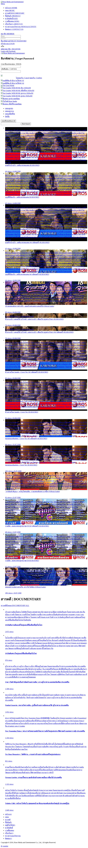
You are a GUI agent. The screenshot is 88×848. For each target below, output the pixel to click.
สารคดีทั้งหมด (15, 605)
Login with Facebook (8, 51)
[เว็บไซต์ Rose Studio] (9, 101)
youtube (5, 846)
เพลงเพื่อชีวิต (10, 114)
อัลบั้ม (7, 116)
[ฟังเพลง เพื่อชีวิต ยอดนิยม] (11, 104)
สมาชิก (7, 34)
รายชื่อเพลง (12, 21)
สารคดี (14, 13)
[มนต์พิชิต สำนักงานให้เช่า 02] (12, 83)
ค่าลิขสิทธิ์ (11, 18)
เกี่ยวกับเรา (14, 24)
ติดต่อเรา (14, 29)
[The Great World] (7, 85)
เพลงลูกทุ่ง (9, 108)
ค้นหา (26, 124)
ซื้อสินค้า (12, 16)
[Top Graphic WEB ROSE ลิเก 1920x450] (16, 88)
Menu (3, 4)
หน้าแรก (11, 8)
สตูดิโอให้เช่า (10, 825)
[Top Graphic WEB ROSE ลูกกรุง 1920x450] (17, 93)
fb (1, 846)
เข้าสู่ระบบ (8, 44)
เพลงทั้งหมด (8, 121)
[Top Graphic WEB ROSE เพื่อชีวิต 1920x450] (17, 90)
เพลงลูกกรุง (9, 111)
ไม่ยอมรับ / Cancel (22, 78)
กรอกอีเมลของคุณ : (11, 64)
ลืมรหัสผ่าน (13, 41)
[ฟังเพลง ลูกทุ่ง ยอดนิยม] (10, 99)
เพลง (10, 10)
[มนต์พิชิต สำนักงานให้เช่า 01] (12, 80)
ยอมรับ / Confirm (36, 78)
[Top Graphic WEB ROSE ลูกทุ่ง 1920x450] (16, 96)
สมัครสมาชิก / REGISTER (10, 49)
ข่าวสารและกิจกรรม (20, 27)
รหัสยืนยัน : (9, 69)
